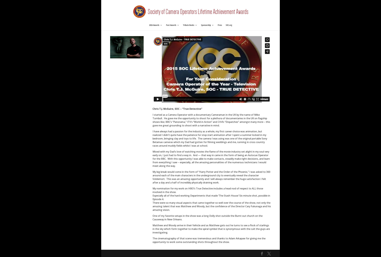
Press (220, 25)
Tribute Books (188, 25)
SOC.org (229, 25)
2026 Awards (154, 25)
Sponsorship (206, 25)
